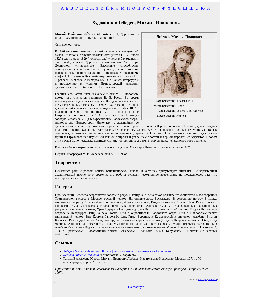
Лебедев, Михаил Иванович (81, 255)
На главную (136, 287)
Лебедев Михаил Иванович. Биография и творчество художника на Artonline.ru (117, 251)
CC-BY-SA (212, 279)
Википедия (202, 279)
